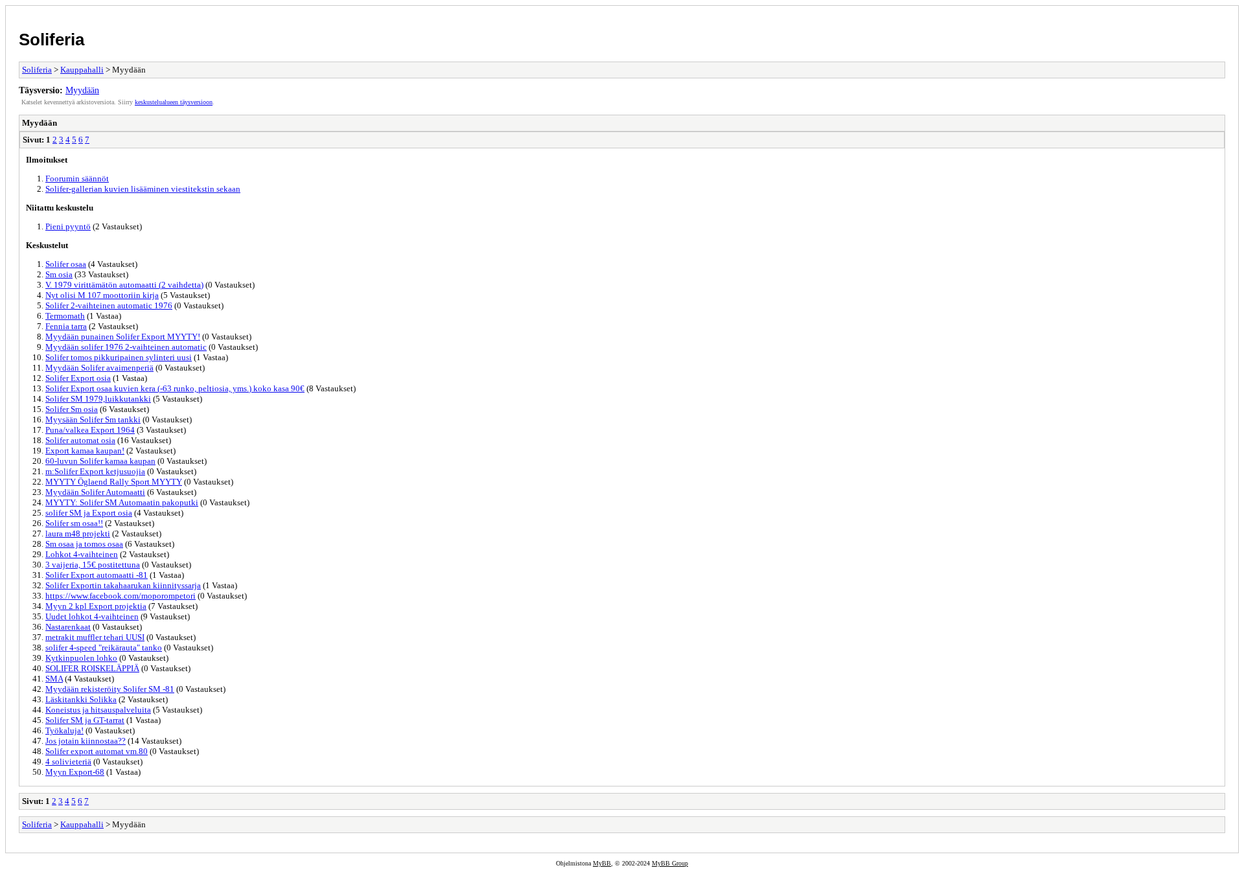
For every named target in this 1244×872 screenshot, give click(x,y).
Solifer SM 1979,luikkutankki (98, 399)
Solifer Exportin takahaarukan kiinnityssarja (123, 585)
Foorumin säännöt (77, 178)
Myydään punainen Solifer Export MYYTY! (122, 336)
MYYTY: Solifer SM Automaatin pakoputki (121, 502)
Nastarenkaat (68, 627)
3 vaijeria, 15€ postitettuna (92, 564)
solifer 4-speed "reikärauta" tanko (103, 647)
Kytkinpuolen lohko (81, 658)
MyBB (602, 863)
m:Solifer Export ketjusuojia (95, 471)
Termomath (65, 316)
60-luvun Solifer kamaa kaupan (100, 461)
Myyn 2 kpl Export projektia (95, 606)
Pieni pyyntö (68, 226)
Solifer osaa (65, 264)
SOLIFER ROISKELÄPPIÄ (92, 668)
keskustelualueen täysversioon (174, 102)
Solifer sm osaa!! (74, 523)
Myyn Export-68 (74, 772)
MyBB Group (670, 863)
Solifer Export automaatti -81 (96, 575)
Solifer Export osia (78, 378)
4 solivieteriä (68, 761)
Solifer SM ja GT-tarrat (84, 720)
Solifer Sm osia (71, 409)
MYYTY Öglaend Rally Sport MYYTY (113, 482)
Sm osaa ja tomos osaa (84, 544)
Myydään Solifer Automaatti (95, 492)
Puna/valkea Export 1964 (90, 430)
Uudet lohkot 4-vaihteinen (92, 616)
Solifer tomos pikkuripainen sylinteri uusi (118, 357)
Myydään (82, 90)
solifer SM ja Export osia (88, 513)
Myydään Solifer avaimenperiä (99, 368)
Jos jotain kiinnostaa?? (85, 741)
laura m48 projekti (77, 533)
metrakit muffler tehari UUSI (94, 637)
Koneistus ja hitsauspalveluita (98, 710)
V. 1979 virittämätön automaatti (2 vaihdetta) (124, 285)
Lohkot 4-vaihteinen (81, 554)
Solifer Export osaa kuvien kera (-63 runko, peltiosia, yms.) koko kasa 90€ (175, 388)
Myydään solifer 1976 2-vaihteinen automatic (126, 347)
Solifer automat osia (80, 440)
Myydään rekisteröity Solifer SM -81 (109, 689)
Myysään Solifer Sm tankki (93, 419)
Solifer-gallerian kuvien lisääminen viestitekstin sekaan (142, 189)
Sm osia (59, 274)
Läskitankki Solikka (81, 699)
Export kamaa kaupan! (84, 450)
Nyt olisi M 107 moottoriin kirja (102, 295)
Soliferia (51, 39)
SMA (54, 678)
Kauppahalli (82, 70)
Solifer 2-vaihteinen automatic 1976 (108, 305)
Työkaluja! (64, 730)
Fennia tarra (66, 326)
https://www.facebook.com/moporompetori (120, 596)
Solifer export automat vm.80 (96, 751)
